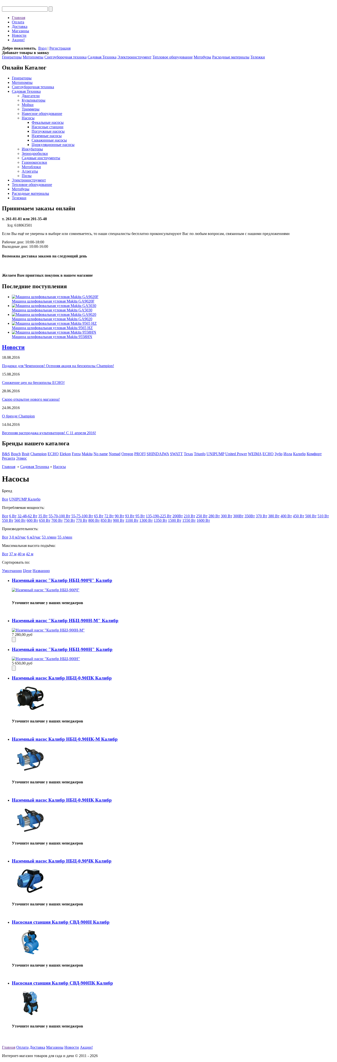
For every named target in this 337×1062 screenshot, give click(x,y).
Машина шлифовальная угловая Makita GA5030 (52, 310)
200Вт (177, 516)
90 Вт (119, 516)
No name (101, 454)
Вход (42, 48)
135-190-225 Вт (158, 516)
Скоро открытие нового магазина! (31, 399)
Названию (41, 571)
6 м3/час (34, 537)
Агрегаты (30, 171)
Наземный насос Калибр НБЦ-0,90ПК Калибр (62, 678)
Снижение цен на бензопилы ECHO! (33, 382)
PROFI (140, 454)
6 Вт (13, 516)
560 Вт (20, 520)
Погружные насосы (48, 131)
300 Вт (226, 516)
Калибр (299, 454)
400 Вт (286, 516)
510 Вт (323, 516)
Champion (38, 454)
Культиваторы (33, 100)
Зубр (278, 454)
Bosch (16, 454)
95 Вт (140, 516)
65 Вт (98, 516)
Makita (87, 454)
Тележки (257, 57)
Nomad (114, 454)
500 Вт (311, 516)
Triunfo (200, 454)
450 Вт (298, 516)
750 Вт (69, 520)
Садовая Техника (102, 57)
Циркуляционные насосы (53, 145)
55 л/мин (64, 537)
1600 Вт (203, 520)
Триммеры (30, 109)
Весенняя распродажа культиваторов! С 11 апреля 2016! (49, 433)
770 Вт (81, 520)
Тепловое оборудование (172, 57)
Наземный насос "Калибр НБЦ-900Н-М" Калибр (65, 620)
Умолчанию (12, 571)
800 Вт (94, 520)
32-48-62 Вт (27, 516)
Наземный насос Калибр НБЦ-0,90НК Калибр (62, 800)
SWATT (176, 454)
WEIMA (255, 454)
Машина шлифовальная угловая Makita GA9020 (52, 319)
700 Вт (57, 520)
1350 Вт (160, 520)
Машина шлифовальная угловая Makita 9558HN (52, 337)
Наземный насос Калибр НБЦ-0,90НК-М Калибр (65, 739)
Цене (27, 571)
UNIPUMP (215, 454)
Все (5, 499)
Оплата (18, 22)
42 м (29, 554)
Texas (188, 454)
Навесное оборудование (42, 113)
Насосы (28, 118)
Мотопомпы (33, 57)
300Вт (238, 516)
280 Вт (214, 516)
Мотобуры (202, 57)
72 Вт (109, 516)
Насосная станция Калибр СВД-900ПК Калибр (62, 983)
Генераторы (12, 57)
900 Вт (118, 520)
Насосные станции (47, 127)
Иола (287, 454)
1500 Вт (174, 520)
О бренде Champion (18, 416)
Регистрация (60, 48)
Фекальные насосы (48, 122)
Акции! (18, 40)
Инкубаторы (32, 149)
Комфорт (314, 454)
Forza (76, 454)
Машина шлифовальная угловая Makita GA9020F (53, 301)
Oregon (127, 454)
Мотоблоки (31, 167)
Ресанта (8, 458)
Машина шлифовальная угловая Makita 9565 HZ (52, 328)
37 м (13, 554)
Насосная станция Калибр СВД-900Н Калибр (61, 922)
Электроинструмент (134, 57)
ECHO (53, 454)
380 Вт (274, 516)
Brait (25, 454)
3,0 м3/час (17, 537)
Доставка (19, 26)
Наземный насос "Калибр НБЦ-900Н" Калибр (62, 649)
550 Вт (7, 520)
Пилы (27, 176)
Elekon (65, 454)
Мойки (28, 105)
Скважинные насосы (49, 140)
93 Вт (129, 516)
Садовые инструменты (41, 158)
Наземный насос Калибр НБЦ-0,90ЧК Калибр (62, 861)
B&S (6, 454)
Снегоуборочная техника (65, 57)
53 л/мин (49, 537)
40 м (21, 554)
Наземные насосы (47, 136)
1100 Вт (131, 520)
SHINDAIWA (158, 454)
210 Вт (189, 516)
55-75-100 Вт (82, 516)
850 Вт (106, 520)
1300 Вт (146, 520)
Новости (19, 35)
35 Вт (43, 516)
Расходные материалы (230, 57)
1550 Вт (189, 520)
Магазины (20, 31)
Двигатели (31, 96)
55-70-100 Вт (59, 516)
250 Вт (201, 516)
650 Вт (44, 520)
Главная (18, 18)
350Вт (249, 516)
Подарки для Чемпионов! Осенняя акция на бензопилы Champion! (58, 366)
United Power (236, 454)
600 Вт (32, 520)
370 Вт (261, 516)
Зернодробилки (35, 153)
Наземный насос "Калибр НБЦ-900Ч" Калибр (62, 580)
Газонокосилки (34, 162)
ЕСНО (268, 454)
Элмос (21, 458)
